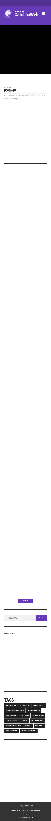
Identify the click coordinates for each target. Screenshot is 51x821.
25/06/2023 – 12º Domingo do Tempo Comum (25, 473)
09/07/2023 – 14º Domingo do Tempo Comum (25, 364)
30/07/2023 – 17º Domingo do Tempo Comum (25, 206)
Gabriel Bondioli (34, 710)
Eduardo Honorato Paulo (15, 710)
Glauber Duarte (38, 715)
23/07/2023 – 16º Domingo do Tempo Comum (25, 262)
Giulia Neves (24, 715)
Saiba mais (8, 226)
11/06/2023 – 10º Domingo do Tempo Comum (25, 579)
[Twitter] (24, 3)
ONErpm (24, 720)
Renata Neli (39, 725)
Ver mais (25, 601)
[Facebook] (15, 3)
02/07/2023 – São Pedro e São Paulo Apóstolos (21, 420)
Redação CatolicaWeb (13, 725)
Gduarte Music (11, 715)
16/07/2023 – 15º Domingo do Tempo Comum (25, 315)
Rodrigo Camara (12, 731)
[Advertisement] (25, 661)
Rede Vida (28, 725)
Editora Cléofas (38, 705)
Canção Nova (24, 705)
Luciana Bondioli (12, 720)
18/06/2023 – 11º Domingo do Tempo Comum (25, 526)
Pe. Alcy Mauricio (37, 720)
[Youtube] (29, 3)
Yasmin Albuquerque (29, 731)
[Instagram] (20, 3)
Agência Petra (11, 705)
